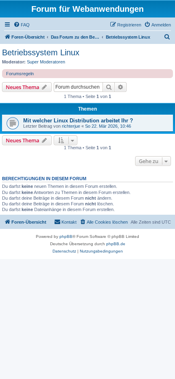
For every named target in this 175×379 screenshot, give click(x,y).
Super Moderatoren (46, 61)
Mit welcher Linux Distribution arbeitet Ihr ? (78, 121)
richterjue (71, 126)
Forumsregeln (20, 73)
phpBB (65, 236)
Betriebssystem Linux (40, 52)
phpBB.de (115, 244)
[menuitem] (21, 25)
